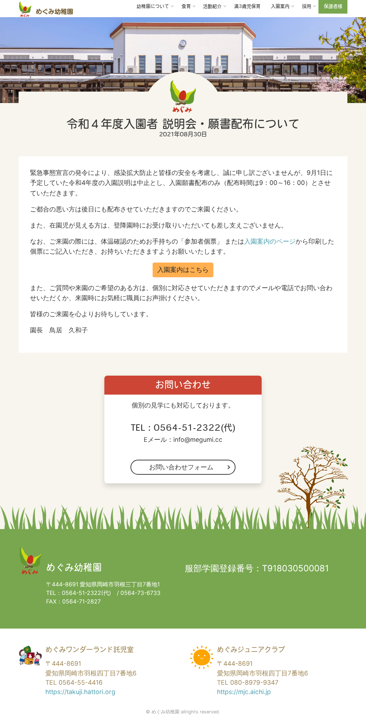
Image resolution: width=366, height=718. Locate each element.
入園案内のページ (270, 241)
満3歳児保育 (247, 6)
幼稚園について (153, 6)
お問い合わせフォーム (181, 467)
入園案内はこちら (183, 269)
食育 (186, 6)
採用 (306, 6)
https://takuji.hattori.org (80, 691)
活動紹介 (212, 6)
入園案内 (280, 6)
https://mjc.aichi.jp (244, 691)
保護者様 (333, 6)
